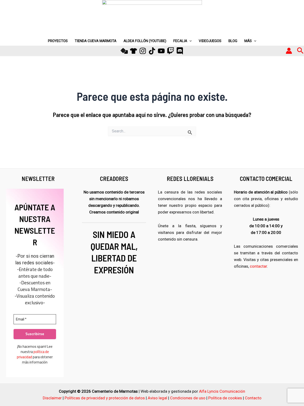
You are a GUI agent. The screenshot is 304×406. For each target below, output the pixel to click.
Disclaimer (52, 398)
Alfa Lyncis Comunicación (222, 391)
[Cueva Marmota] (133, 50)
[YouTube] (161, 50)
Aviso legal (157, 398)
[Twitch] (170, 50)
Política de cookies (225, 398)
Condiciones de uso (187, 398)
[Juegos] (124, 50)
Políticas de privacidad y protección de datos (105, 398)
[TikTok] (152, 50)
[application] (189, 41)
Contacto (253, 398)
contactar (258, 266)
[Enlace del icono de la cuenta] (289, 51)
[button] (300, 51)
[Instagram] (142, 50)
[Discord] (179, 50)
